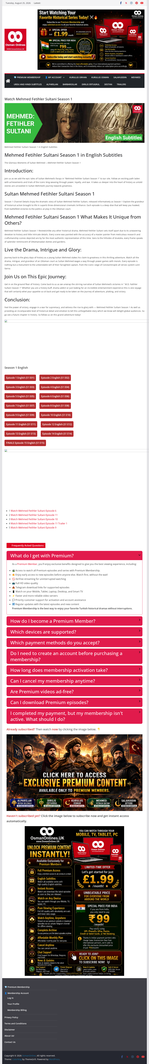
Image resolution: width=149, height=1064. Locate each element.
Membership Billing (17, 1010)
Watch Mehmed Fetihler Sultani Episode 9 (33, 527)
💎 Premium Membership (27, 77)
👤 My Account (53, 77)
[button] (63, 77)
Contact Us (10, 1042)
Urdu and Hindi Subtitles (28, 84)
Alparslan (52, 84)
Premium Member (27, 564)
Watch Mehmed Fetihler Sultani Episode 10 (34, 519)
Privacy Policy (11, 1017)
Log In (10, 998)
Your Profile (13, 1004)
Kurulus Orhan (78, 77)
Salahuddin (120, 77)
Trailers (121, 84)
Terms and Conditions (15, 1023)
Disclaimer (10, 1029)
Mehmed (135, 77)
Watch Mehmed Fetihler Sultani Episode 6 (33, 510)
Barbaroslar (70, 84)
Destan (108, 84)
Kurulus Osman (100, 77)
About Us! (9, 1035)
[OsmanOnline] (8, 80)
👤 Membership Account (17, 993)
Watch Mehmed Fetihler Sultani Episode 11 (34, 515)
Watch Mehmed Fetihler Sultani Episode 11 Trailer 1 (39, 523)
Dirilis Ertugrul (91, 84)
